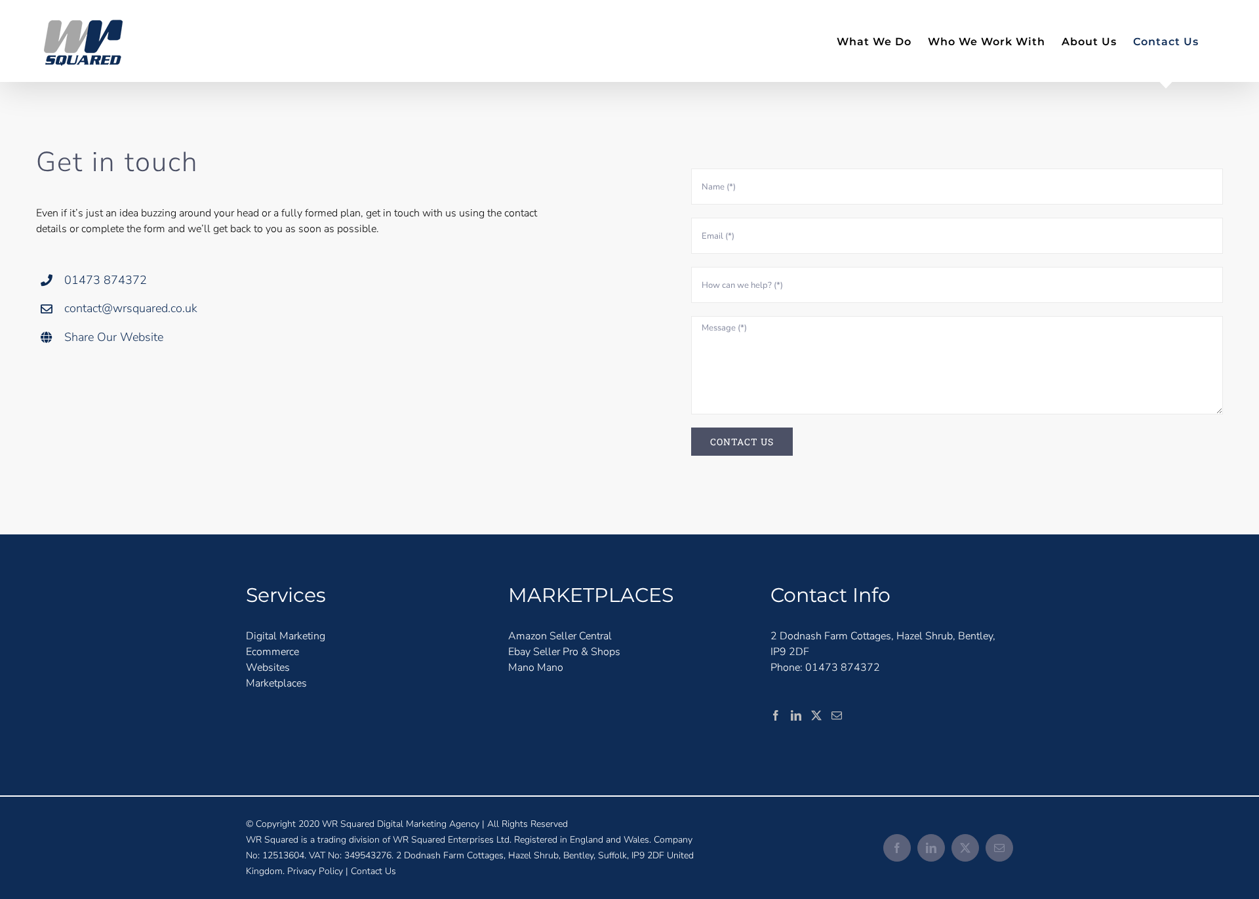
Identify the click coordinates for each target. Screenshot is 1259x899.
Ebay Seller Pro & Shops (564, 652)
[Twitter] (816, 715)
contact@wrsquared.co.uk (130, 308)
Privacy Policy (315, 871)
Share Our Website (113, 337)
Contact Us (373, 871)
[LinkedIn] (796, 715)
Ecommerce (272, 652)
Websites (268, 667)
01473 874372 (105, 280)
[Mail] (836, 715)
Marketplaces (276, 683)
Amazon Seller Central (560, 636)
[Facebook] (775, 715)
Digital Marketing (285, 636)
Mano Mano (535, 667)
